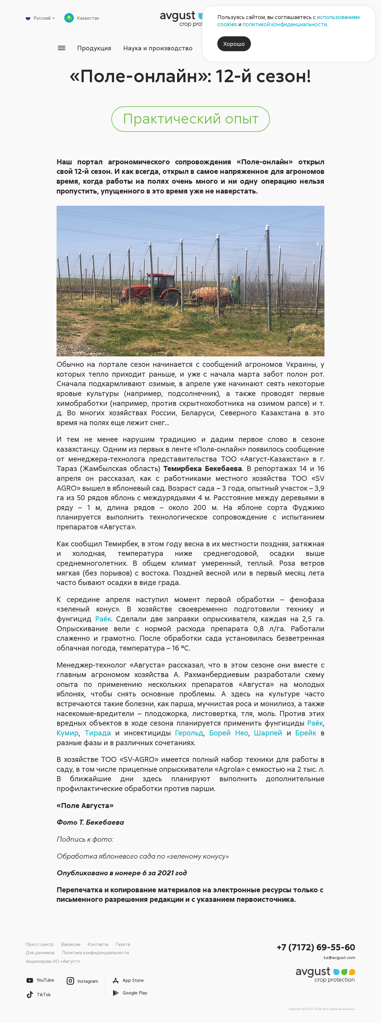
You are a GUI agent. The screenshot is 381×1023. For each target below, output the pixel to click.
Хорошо (234, 43)
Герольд (189, 732)
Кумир (68, 732)
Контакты (98, 944)
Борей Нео (228, 732)
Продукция (94, 48)
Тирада (98, 732)
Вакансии (70, 944)
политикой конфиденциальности (285, 24)
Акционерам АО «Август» (53, 961)
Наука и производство (158, 48)
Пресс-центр (40, 944)
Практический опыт (191, 118)
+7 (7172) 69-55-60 (316, 946)
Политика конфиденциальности (95, 952)
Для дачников (40, 952)
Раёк (103, 618)
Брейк (305, 732)
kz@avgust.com (339, 957)
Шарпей (268, 732)
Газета (122, 944)
